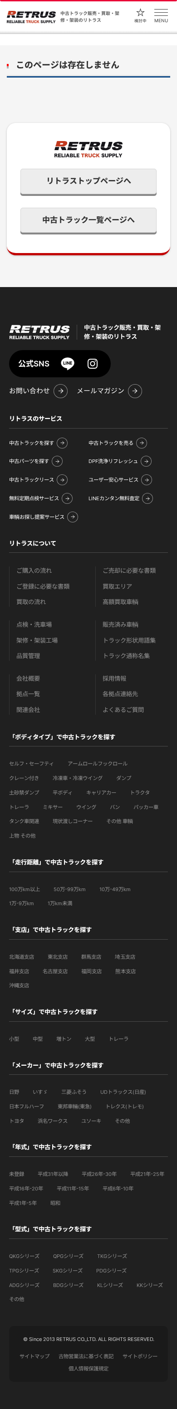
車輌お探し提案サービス (36, 517)
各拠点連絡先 (120, 694)
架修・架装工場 (37, 640)
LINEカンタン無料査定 (113, 498)
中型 (38, 1039)
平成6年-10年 (118, 1188)
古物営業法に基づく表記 (86, 1356)
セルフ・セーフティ (31, 763)
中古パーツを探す (29, 461)
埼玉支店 (125, 957)
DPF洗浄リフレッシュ (113, 461)
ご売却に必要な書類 (129, 570)
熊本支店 (125, 971)
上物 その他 (22, 836)
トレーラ (19, 807)
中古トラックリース (31, 480)
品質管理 (28, 656)
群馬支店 (91, 957)
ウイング (86, 807)
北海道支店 (21, 957)
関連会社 (28, 710)
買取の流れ (31, 602)
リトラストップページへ (88, 181)
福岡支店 (91, 971)
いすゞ (40, 1092)
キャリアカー (101, 792)
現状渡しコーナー (73, 821)
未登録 (16, 1174)
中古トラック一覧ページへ (88, 220)
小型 (14, 1039)
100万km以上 (24, 889)
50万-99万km (70, 889)
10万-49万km (115, 889)
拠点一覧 (28, 694)
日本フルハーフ (26, 1106)
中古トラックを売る (110, 443)
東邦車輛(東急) (75, 1106)
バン (115, 807)
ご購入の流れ (34, 570)
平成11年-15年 (73, 1188)
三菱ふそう (74, 1092)
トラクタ (140, 792)
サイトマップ (34, 1356)
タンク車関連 (24, 821)
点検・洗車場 (34, 624)
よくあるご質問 (123, 710)
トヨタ (16, 1121)
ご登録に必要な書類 (42, 586)
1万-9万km (21, 903)
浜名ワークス (53, 1121)
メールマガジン (100, 391)
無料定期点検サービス (34, 498)
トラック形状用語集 (129, 640)
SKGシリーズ (68, 1270)
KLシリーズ (110, 1285)
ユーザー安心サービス (113, 480)
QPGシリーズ (68, 1256)
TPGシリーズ (24, 1270)
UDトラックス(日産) (123, 1092)
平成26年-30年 (99, 1174)
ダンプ (123, 778)
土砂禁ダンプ (24, 792)
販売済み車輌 (120, 624)
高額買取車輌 (120, 602)
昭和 (55, 1203)
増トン (63, 1039)
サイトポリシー (140, 1356)
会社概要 (28, 678)
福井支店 (19, 971)
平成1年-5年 (23, 1203)
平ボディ (63, 792)
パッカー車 (145, 807)
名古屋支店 (55, 971)
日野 (14, 1092)
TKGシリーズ (112, 1256)
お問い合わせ (29, 391)
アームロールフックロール (98, 763)
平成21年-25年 (147, 1174)
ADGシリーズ (24, 1285)
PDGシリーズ (111, 1270)
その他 (122, 1121)
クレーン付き (24, 778)
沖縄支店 (19, 985)
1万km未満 (60, 903)
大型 (90, 1039)
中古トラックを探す (31, 443)
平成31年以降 (53, 1174)
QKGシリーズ (24, 1256)
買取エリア (117, 586)
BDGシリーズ (68, 1285)
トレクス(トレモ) (124, 1106)
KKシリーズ (150, 1285)
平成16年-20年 (26, 1188)
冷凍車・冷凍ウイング (78, 778)
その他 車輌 (119, 821)
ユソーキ (91, 1121)
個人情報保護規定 (88, 1368)
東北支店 (58, 957)
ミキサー (53, 807)
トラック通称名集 (126, 656)
